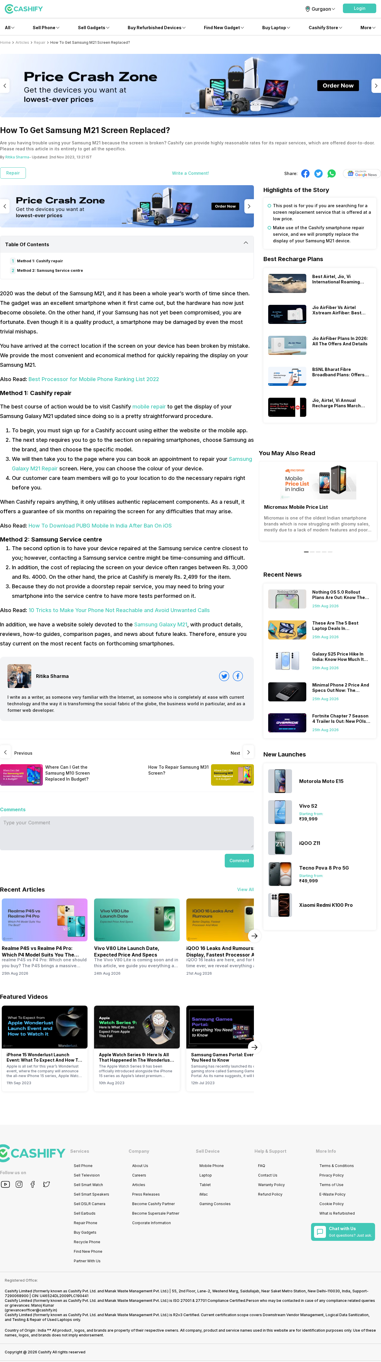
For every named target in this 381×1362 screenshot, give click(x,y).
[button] (359, 8)
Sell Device (208, 1151)
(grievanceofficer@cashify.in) (31, 1310)
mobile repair (149, 406)
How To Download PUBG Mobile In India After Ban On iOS (100, 525)
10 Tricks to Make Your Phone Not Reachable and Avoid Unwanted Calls (119, 610)
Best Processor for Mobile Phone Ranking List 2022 (94, 379)
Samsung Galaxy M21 (160, 624)
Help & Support (270, 1151)
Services (79, 1151)
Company (139, 1151)
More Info (326, 1151)
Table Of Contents (27, 244)
